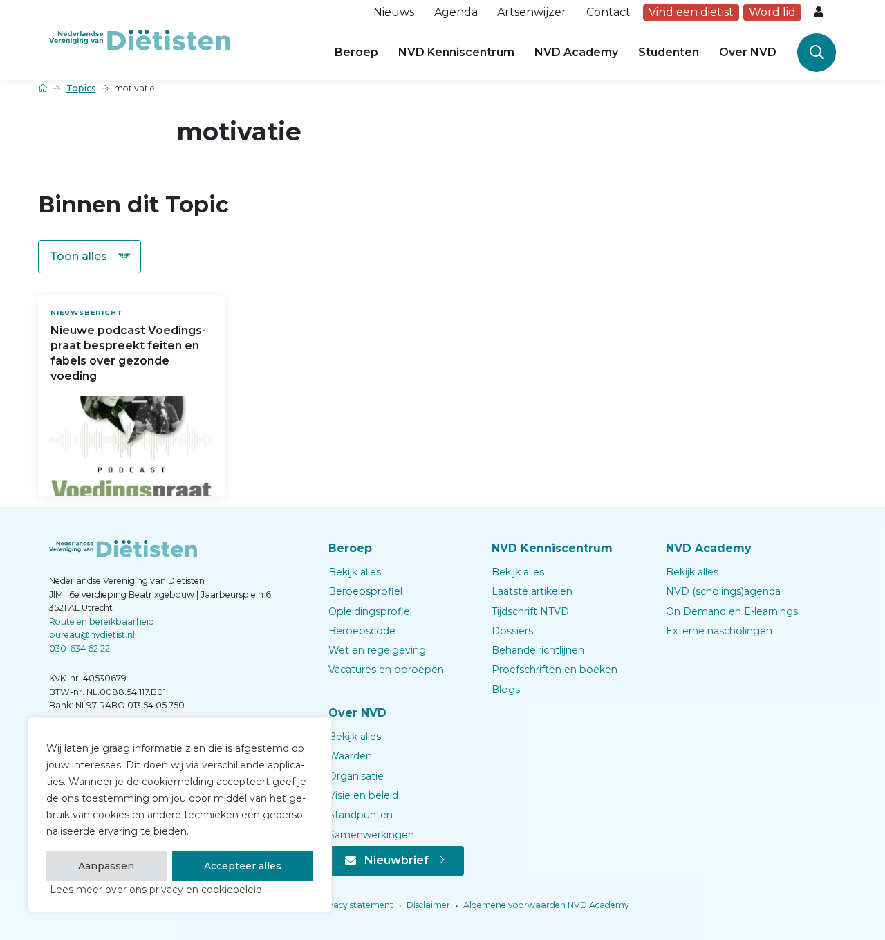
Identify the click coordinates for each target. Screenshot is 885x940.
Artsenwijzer (531, 12)
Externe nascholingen (719, 631)
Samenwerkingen (371, 835)
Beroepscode (361, 631)
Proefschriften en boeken (554, 669)
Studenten (668, 52)
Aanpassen (106, 866)
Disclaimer (427, 905)
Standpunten (360, 815)
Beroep (356, 52)
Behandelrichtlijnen (538, 650)
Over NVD (747, 52)
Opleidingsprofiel (370, 611)
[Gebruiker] (820, 12)
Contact (608, 12)
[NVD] (139, 39)
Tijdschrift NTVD (530, 611)
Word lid (772, 12)
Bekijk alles (354, 572)
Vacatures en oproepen (386, 669)
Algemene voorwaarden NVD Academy (545, 905)
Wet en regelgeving (377, 650)
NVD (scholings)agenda (723, 591)
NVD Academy (576, 52)
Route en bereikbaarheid (101, 621)
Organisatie (356, 776)
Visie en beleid (363, 795)
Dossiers (512, 631)
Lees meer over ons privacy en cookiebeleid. (157, 889)
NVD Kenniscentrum (456, 52)
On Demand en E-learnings (732, 611)
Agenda (456, 12)
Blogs (506, 689)
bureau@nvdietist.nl (92, 634)
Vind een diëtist (691, 12)
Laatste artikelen (532, 591)
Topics (81, 88)
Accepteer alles (242, 866)
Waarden (350, 756)
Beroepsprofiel (365, 591)
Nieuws (393, 12)
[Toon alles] (89, 256)
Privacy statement (354, 905)
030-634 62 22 (79, 648)
